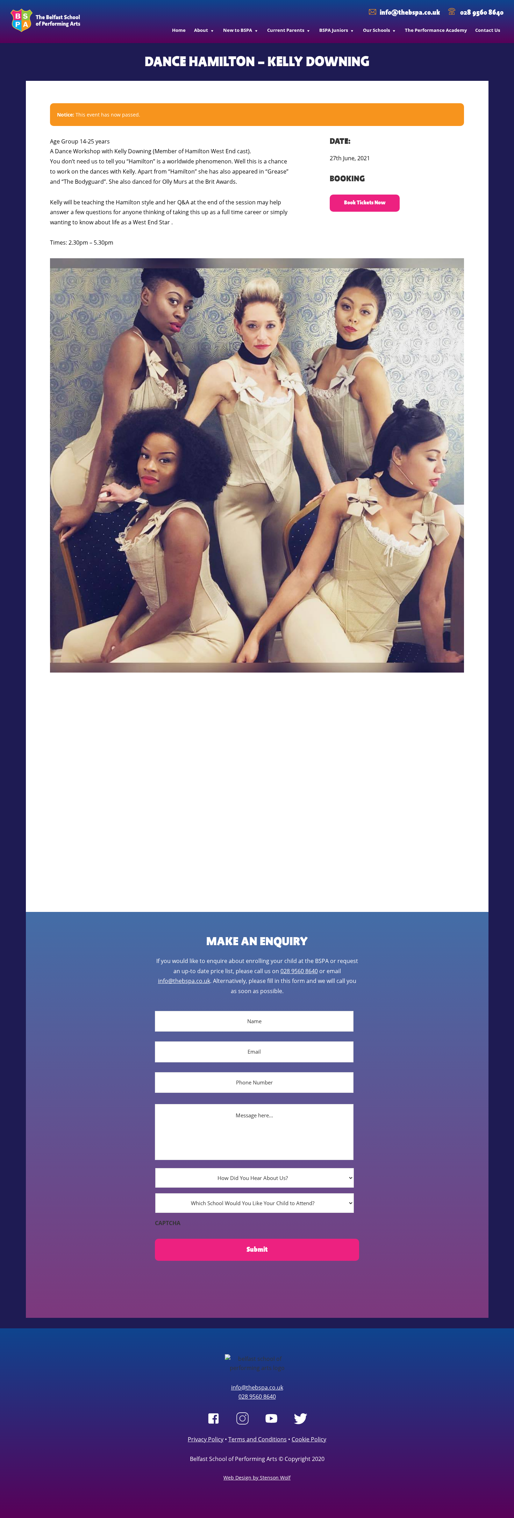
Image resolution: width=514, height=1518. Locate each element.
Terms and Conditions (257, 1439)
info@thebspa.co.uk (410, 12)
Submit (257, 1249)
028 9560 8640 (481, 12)
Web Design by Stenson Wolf (257, 1477)
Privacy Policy (205, 1439)
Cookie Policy (309, 1439)
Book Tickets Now (365, 202)
